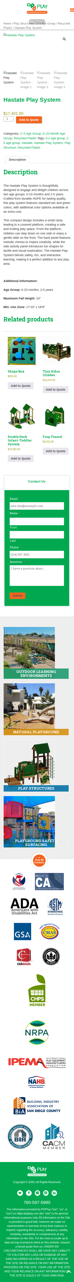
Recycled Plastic (25, 138)
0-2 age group (55, 138)
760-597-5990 (37, 1202)
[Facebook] (29, 1193)
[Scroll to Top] (69, 1271)
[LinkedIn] (54, 1193)
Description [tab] (17, 159)
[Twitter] (20, 1193)
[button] (64, 39)
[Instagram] (46, 1193)
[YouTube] (37, 1193)
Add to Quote (29, 120)
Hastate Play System (48, 143)
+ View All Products (39, 860)
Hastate (27, 143)
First (13, 527)
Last (13, 540)
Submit (17, 595)
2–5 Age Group (30, 133)
